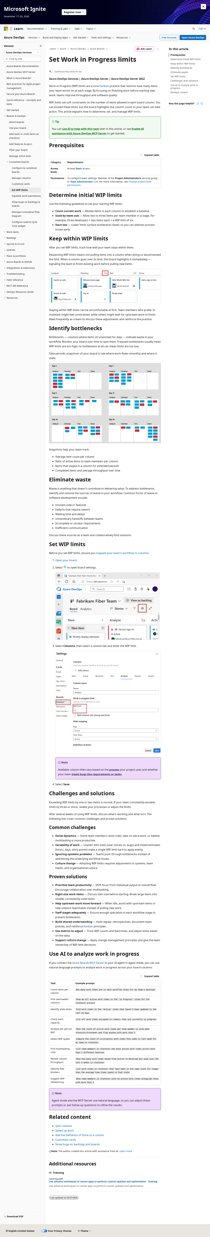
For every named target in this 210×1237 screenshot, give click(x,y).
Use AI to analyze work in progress (184, 87)
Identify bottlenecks (181, 67)
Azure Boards (97, 48)
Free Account (169, 37)
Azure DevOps (78, 48)
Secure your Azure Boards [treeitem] (21, 94)
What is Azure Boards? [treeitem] (19, 78)
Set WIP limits (178, 76)
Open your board (66, 560)
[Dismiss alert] (203, 6)
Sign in (202, 28)
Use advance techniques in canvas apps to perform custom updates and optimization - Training (103, 1181)
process (114, 769)
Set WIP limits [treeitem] (20, 190)
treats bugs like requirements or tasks (97, 774)
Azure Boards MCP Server (88, 963)
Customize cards (65, 1139)
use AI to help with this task (80, 129)
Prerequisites (177, 54)
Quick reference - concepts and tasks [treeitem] (24, 102)
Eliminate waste (179, 72)
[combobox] (22, 52)
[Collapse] (41, 46)
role (84, 181)
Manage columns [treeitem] (21, 178)
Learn (53, 48)
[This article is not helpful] (202, 104)
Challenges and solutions (184, 80)
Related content (179, 92)
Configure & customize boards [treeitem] (24, 170)
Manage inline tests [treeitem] (20, 156)
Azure (63, 48)
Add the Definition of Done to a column (79, 1135)
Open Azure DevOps (193, 37)
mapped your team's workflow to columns (122, 553)
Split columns (63, 1126)
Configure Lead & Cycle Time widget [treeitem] (24, 224)
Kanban (104, 86)
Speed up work (64, 1130)
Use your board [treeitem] (17, 127)
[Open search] (193, 29)
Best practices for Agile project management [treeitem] (23, 86)
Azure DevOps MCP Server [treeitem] (21, 72)
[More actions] (158, 49)
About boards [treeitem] (16, 122)
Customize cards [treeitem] (21, 183)
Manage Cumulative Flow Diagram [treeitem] (26, 214)
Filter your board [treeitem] (18, 149)
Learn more (125, 1151)
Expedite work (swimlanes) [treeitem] (26, 195)
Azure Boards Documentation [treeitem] (23, 66)
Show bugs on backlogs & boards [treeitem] (26, 204)
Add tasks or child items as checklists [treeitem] (24, 136)
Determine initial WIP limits (185, 59)
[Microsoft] (6, 29)
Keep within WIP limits (182, 63)
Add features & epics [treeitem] (20, 144)
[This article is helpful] (198, 104)
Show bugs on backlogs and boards (77, 1144)
